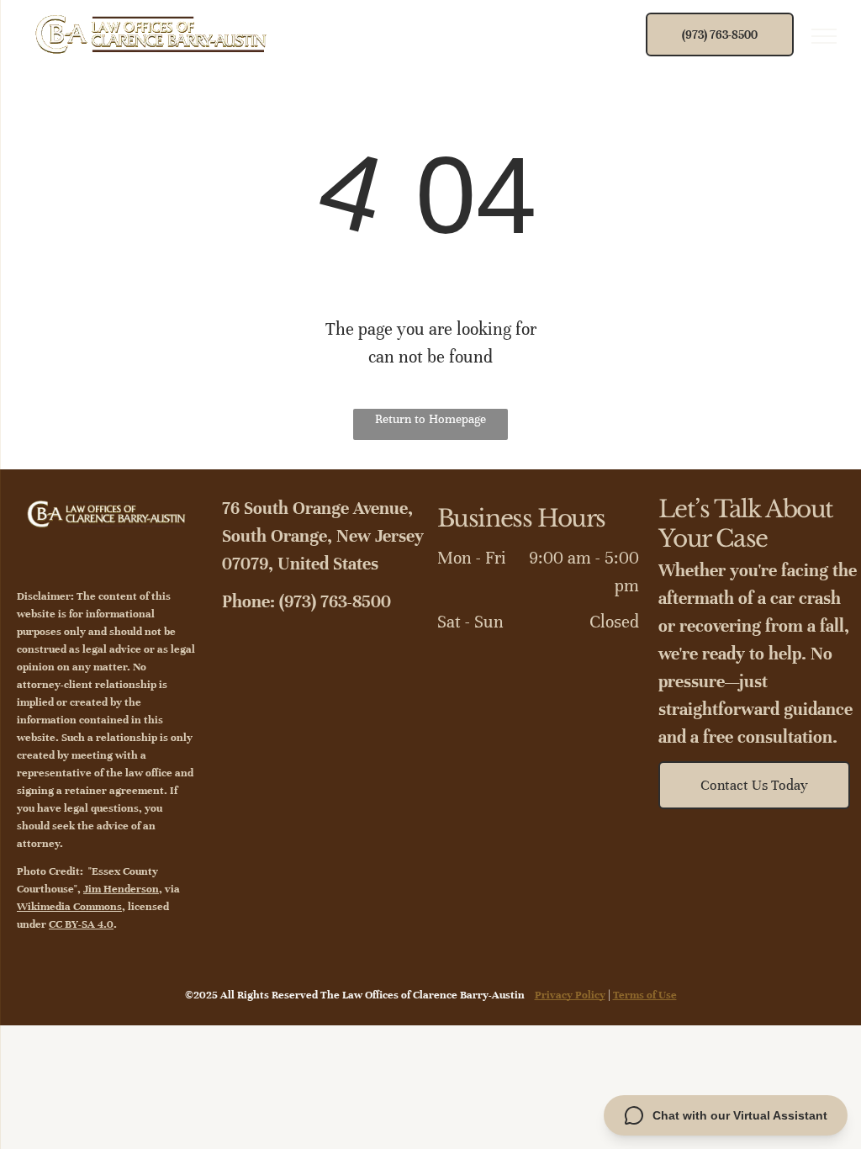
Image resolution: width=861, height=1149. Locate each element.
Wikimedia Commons (69, 906)
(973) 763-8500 (335, 601)
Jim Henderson (121, 889)
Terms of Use (645, 995)
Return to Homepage (430, 418)
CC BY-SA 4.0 (81, 924)
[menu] (824, 36)
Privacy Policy (570, 995)
